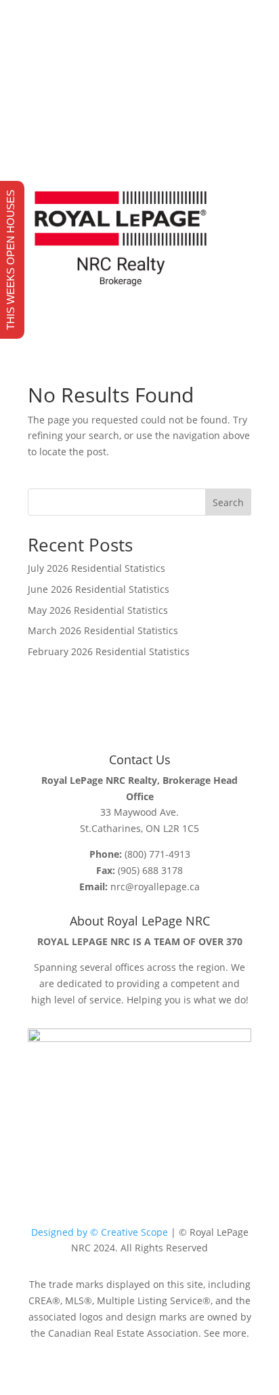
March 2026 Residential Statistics (103, 630)
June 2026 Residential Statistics (98, 589)
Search (228, 502)
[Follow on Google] (166, 127)
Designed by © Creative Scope (99, 1232)
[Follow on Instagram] (139, 127)
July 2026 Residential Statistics (96, 568)
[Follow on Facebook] (112, 127)
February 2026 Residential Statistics (109, 651)
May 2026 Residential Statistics (98, 610)
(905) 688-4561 (101, 60)
